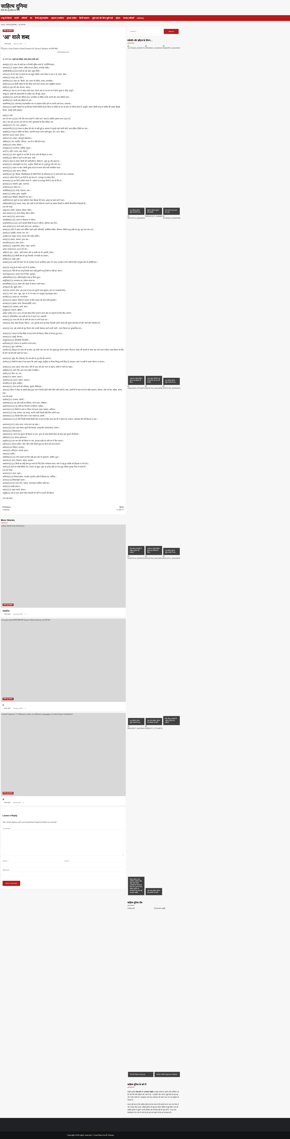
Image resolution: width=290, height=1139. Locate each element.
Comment (7, 828)
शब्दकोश (6, 611)
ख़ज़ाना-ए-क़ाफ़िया (57, 18)
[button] (179, 18)
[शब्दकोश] (63, 566)
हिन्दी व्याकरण (84, 18)
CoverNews (98, 1135)
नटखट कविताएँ (128, 18)
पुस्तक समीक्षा (71, 18)
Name (5, 861)
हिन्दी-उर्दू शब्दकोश (41, 18)
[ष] (63, 660)
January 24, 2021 (18, 708)
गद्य (31, 18)
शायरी (16, 18)
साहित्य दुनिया (14, 6)
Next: (120, 508)
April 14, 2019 (18, 44)
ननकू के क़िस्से (6, 18)
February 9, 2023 (18, 614)
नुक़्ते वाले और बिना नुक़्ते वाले (102, 18)
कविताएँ (24, 18)
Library (140, 18)
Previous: (7, 508)
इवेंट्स (118, 18)
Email (67, 861)
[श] (63, 754)
